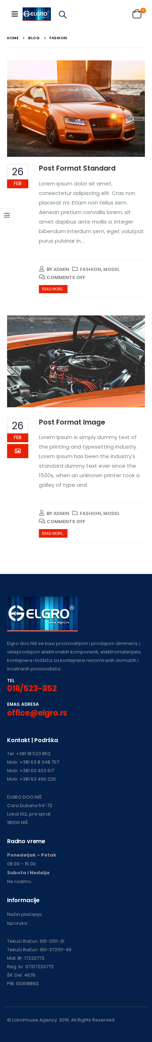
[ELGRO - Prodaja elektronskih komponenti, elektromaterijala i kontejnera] (37, 14)
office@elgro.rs (37, 713)
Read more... (53, 289)
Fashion (90, 269)
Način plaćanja (24, 914)
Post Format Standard (77, 168)
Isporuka (17, 923)
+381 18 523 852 (33, 753)
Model (111, 269)
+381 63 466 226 (37, 779)
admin (61, 269)
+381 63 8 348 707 (39, 762)
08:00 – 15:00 (21, 863)
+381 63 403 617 (36, 770)
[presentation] (16, 108)
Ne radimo (19, 881)
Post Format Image (72, 422)
